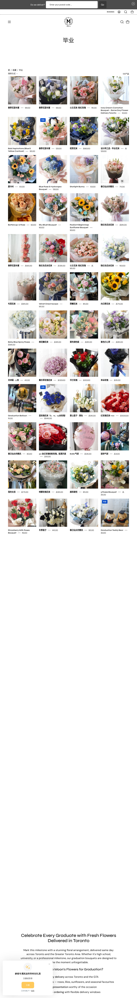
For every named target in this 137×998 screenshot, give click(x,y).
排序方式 (12, 73)
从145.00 (48, 418)
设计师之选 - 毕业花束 (110, 148)
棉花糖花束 (43, 342)
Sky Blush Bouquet (48, 225)
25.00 (81, 568)
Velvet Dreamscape (48, 304)
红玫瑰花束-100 (107, 416)
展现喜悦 (73, 492)
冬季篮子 (42, 530)
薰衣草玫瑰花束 (45, 380)
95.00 (32, 151)
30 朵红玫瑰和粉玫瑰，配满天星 (52, 454)
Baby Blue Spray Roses (19, 342)
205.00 (47, 456)
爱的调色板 (74, 342)
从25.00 (47, 571)
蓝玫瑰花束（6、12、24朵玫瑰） (53, 416)
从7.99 (72, 612)
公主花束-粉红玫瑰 (78, 107)
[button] (133, 3)
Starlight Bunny (77, 187)
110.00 (24, 533)
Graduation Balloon (17, 416)
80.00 (29, 454)
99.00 (27, 107)
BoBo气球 (74, 454)
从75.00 (119, 304)
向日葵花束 (105, 304)
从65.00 (28, 266)
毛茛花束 (12, 304)
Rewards (110, 12)
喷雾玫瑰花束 (44, 492)
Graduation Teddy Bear (112, 530)
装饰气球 (104, 454)
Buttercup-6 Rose (16, 225)
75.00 (122, 187)
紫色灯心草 (105, 342)
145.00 (55, 530)
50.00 (124, 113)
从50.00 (86, 380)
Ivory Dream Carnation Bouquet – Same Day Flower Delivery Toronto (114, 110)
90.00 (41, 227)
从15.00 (117, 380)
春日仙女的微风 (107, 187)
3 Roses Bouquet (109, 492)
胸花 (72, 568)
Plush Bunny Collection (19, 606)
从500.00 (124, 416)
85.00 (85, 304)
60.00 (33, 225)
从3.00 (117, 454)
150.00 (122, 266)
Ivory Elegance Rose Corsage (115, 568)
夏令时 (11, 187)
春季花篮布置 (13, 107)
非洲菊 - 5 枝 (13, 380)
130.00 (56, 189)
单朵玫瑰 (104, 380)
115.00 (94, 107)
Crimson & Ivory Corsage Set (52, 568)
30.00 (103, 533)
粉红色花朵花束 (107, 225)
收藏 (14, 70)
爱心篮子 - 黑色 (76, 416)
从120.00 (61, 380)
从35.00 (87, 454)
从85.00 (123, 225)
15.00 (10, 418)
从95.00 (11, 345)
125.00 (109, 612)
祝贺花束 (73, 148)
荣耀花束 (73, 304)
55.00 (22, 187)
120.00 (59, 148)
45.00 (27, 380)
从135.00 (61, 266)
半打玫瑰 (73, 380)
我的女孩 (12, 492)
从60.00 (86, 148)
